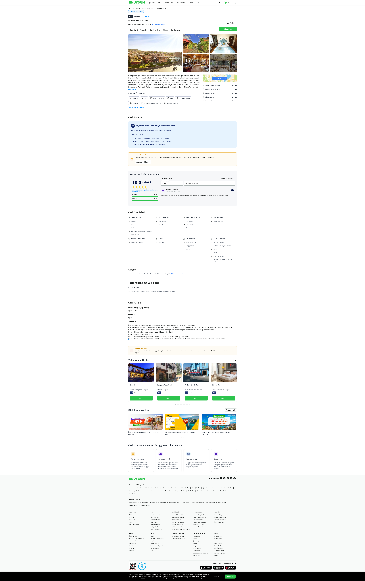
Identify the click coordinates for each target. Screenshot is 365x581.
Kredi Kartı (132, 548)
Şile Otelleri (191, 491)
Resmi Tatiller (218, 546)
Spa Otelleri (186, 502)
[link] (129, 8)
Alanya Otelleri (133, 488)
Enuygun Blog (218, 536)
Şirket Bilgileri (197, 541)
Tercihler (217, 576)
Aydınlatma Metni (219, 550)
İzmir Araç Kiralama (198, 520)
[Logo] (137, 2)
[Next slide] (235, 360)
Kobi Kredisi (132, 546)
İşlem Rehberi (218, 543)
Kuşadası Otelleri (180, 491)
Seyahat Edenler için (178, 536)
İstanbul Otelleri (155, 515)
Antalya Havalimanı (220, 520)
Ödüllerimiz (196, 550)
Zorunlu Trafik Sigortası (157, 538)
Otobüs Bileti (176, 512)
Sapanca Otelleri (212, 491)
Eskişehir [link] (144, 8)
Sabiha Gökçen (218, 515)
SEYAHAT (135, 134)
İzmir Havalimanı (219, 522)
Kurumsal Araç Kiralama (200, 527)
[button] (182, 53)
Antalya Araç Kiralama (199, 522)
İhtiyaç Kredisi (133, 536)
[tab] (133, 30)
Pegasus (131, 517)
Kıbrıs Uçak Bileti (134, 524)
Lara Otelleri (132, 494)
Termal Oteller (144, 502)
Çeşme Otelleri (144, 488)
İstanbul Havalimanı (220, 517)
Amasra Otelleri (147, 491)
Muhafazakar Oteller (175, 502)
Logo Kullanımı (197, 548)
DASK (152, 550)
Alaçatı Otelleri (201, 491)
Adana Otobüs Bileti (177, 524)
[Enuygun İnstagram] (224, 478)
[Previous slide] (232, 360)
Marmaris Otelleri (156, 524)
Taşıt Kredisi (132, 543)
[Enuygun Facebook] (221, 478)
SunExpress (132, 520)
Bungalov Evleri (210, 502)
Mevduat (131, 550)
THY (130, 515)
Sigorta (153, 533)
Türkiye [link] (138, 8)
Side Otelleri (165, 488)
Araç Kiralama (197, 512)
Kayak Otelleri (222, 502)
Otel (152, 512)
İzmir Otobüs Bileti (177, 520)
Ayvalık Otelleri (158, 491)
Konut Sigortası (155, 548)
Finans (131, 533)
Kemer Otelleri (155, 488)
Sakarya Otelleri (217, 488)
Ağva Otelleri (206, 488)
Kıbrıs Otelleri (185, 488)
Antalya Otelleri (155, 517)
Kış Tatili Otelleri (133, 505)
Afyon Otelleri (223, 491)
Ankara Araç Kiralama (199, 517)
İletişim (195, 538)
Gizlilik (216, 555)
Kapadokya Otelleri (134, 491)
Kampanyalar (218, 538)
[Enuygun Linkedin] (231, 478)
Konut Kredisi (133, 541)
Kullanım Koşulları (219, 553)
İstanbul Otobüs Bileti (178, 515)
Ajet (130, 522)
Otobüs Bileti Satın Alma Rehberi (181, 529)
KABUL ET (230, 576)
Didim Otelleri (175, 488)
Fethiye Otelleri (155, 527)
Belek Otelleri (169, 491)
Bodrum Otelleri (155, 520)
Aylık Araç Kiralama (198, 524)
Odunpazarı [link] (151, 8)
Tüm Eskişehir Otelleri (137, 11)
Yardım (216, 541)
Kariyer (195, 546)
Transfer (217, 512)
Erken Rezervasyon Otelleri (158, 502)
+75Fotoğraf (224, 63)
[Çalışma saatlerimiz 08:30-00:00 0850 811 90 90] (220, 2)
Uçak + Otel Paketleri (156, 529)
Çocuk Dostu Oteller (198, 502)
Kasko (152, 536)
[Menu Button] (198, 2)
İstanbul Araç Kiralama (199, 515)
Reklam (195, 543)
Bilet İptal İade (218, 548)
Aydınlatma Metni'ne (199, 576)
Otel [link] (133, 8)
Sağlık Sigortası (155, 543)
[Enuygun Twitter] (228, 478)
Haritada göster (221, 78)
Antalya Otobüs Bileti (178, 527)
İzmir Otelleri (154, 522)
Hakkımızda (196, 536)
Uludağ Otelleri (196, 488)
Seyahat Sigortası (156, 541)
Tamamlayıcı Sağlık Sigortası (159, 546)
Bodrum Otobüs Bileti (178, 522)
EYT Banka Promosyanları (136, 538)
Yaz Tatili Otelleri (145, 505)
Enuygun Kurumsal (178, 533)
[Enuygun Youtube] (234, 478)
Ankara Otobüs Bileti (178, 517)
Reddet (143, 578)
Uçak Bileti (132, 512)
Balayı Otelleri (133, 502)
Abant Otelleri (228, 488)
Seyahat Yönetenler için (179, 538)
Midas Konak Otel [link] (161, 8)
